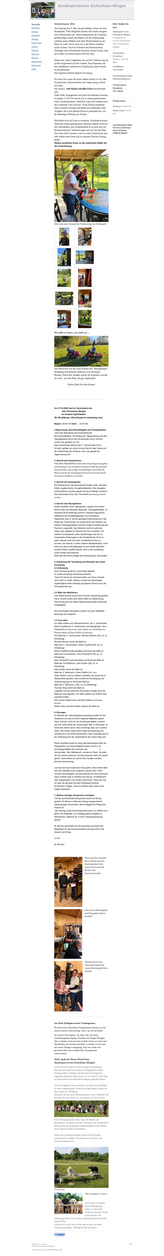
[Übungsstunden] (81, 1167)
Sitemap (44, 1244)
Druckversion (37, 1244)
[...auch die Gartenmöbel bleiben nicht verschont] (64, 298)
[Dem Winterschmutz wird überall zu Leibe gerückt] (84, 278)
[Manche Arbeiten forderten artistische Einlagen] (64, 257)
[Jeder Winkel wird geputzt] (84, 298)
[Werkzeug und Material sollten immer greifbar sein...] (85, 257)
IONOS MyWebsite (52, 1249)
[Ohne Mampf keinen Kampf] (84, 237)
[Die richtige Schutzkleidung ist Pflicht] (64, 237)
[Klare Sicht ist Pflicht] (64, 319)
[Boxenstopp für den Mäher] (64, 278)
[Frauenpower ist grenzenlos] (84, 319)
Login (130, 1244)
